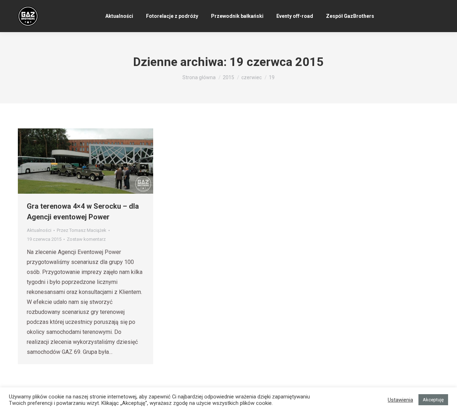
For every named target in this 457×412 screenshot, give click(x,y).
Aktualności (39, 230)
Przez (81, 230)
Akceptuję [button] (433, 399)
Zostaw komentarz (86, 239)
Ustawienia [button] (400, 400)
